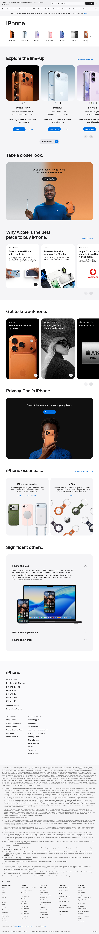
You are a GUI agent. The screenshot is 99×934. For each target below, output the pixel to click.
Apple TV (23, 901)
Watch (4, 897)
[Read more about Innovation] (22, 348)
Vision (3, 900)
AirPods (4, 902)
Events (80, 918)
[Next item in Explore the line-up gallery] (91, 136)
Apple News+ (24, 911)
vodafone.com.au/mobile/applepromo (30, 785)
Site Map (67, 931)
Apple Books (24, 916)
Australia (94, 931)
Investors (80, 913)
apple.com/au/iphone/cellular (22, 843)
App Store (23, 918)
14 (81, 490)
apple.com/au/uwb (42, 873)
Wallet (3, 918)
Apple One (24, 899)
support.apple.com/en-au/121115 (12, 849)
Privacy (80, 895)
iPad (3, 892)
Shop (85, 13)
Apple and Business (64, 887)
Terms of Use (43, 931)
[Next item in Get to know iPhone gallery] (91, 384)
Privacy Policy (34, 931)
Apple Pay (5, 921)
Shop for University (64, 901)
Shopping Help (44, 914)
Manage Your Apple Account (28, 887)
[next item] (90, 36)
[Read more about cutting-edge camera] (58, 348)
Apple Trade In (44, 905)
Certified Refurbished (45, 902)
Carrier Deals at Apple (46, 910)
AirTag (4, 907)
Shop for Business (64, 890)
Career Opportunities (83, 911)
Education (80, 890)
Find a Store (43, 887)
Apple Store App (44, 900)
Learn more (33, 806)
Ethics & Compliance (83, 916)
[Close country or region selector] (96, 3)
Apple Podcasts (25, 913)
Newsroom (81, 906)
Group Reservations (45, 895)
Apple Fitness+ (25, 908)
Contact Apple (81, 921)
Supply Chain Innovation (84, 900)
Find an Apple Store (18, 926)
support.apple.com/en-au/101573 (13, 869)
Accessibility (81, 887)
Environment (81, 892)
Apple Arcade (24, 906)
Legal (62, 931)
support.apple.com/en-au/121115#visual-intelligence (18, 859)
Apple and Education (64, 896)
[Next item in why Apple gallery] (91, 293)
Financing (42, 907)
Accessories (5, 910)
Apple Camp (43, 897)
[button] (67, 3)
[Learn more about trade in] (22, 266)
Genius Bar (43, 890)
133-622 (43, 926)
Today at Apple (44, 892)
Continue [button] (89, 3)
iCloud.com (24, 892)
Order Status (43, 912)
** (95, 262)
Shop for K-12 (62, 899)
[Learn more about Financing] (58, 266)
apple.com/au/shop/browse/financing (32, 815)
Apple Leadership (82, 908)
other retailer (28, 926)
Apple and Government (65, 914)
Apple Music (24, 903)
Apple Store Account (26, 890)
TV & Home (5, 905)
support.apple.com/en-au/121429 (57, 861)
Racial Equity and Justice (84, 897)
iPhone (4, 895)
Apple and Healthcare (65, 907)
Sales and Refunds (54, 931)
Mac (3, 890)
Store (3, 887)
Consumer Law (44, 917)
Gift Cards (5, 912)
